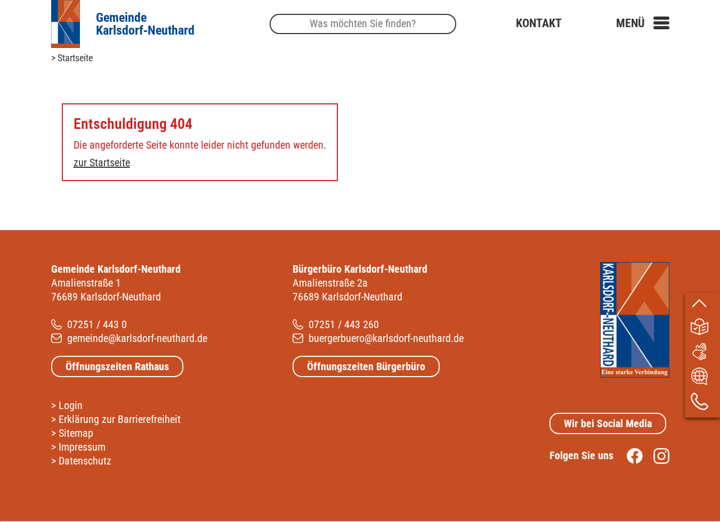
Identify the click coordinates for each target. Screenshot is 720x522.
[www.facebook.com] (629, 455)
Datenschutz (85, 460)
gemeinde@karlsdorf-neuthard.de (137, 338)
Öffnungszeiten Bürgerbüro (366, 366)
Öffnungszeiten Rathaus (117, 366)
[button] (642, 23)
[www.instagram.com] (656, 455)
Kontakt (539, 23)
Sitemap (76, 433)
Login (71, 405)
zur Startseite (102, 162)
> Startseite (72, 57)
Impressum (82, 447)
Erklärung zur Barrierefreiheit (120, 419)
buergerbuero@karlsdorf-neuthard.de (386, 338)
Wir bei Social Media (608, 423)
